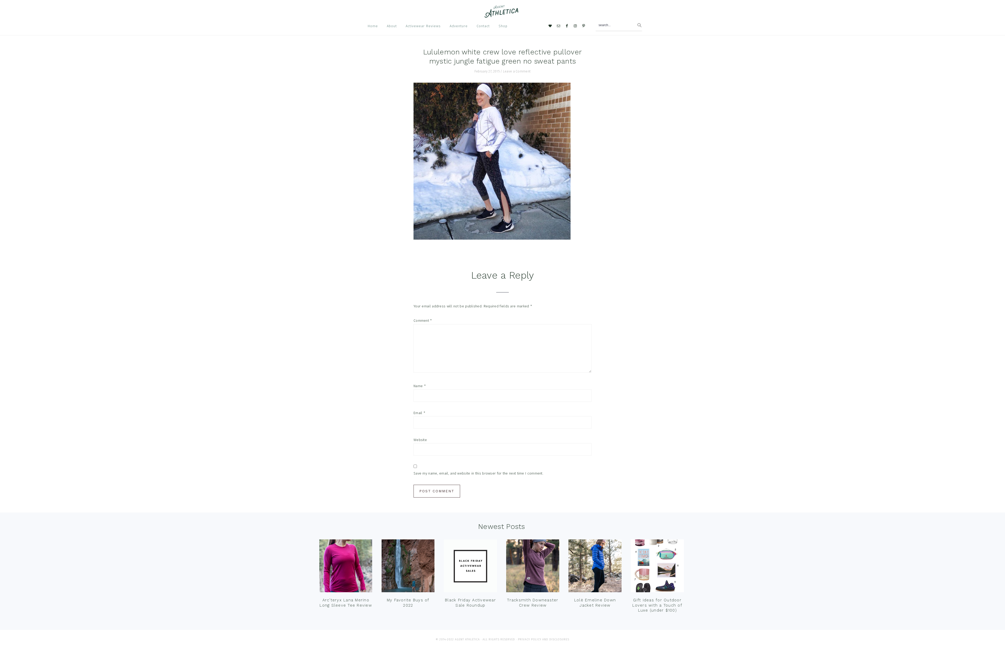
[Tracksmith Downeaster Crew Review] (532, 567)
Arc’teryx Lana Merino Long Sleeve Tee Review (346, 603)
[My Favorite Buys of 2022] (408, 567)
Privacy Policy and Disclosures (543, 639)
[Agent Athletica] (502, 15)
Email (419, 413)
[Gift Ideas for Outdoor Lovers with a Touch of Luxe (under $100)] (657, 567)
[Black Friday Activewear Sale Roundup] (470, 567)
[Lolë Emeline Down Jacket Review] (594, 567)
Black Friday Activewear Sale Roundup (470, 603)
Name (420, 386)
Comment (423, 320)
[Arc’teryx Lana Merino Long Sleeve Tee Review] (345, 567)
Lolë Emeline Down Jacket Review (595, 603)
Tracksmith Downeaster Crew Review (532, 603)
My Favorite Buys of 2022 (408, 603)
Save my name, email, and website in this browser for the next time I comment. (478, 473)
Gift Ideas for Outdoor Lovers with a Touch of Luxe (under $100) (657, 605)
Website (420, 440)
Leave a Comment (517, 71)
